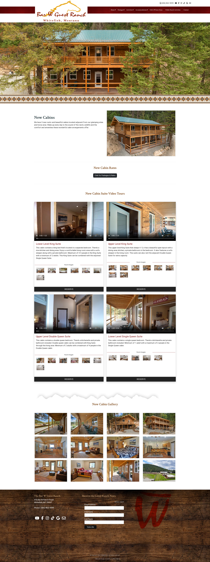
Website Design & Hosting (103, 559)
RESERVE (69, 289)
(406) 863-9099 (167, 3)
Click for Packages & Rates (105, 175)
